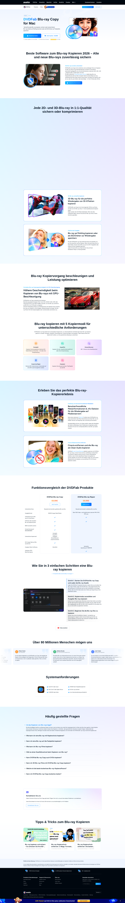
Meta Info (81, 417)
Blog (40, 885)
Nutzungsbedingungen (51, 895)
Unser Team (57, 881)
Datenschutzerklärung (61, 895)
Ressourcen (41, 881)
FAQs (41, 7)
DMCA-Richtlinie (42, 895)
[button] (88, 7)
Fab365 (24, 883)
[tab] (26, 15)
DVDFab (35, 2)
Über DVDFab (58, 879)
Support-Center (42, 879)
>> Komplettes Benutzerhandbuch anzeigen (62, 573)
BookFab (61, 2)
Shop (24, 881)
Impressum (25, 895)
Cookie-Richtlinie (84, 895)
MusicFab (49, 2)
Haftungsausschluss (33, 895)
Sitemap (91, 895)
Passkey (68, 2)
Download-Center (27, 879)
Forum (40, 883)
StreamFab (42, 2)
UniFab (55, 2)
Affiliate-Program (58, 883)
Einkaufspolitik (70, 895)
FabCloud (25, 885)
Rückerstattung (77, 895)
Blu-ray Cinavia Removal (77, 451)
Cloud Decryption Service (80, 74)
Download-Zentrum (90, 2)
